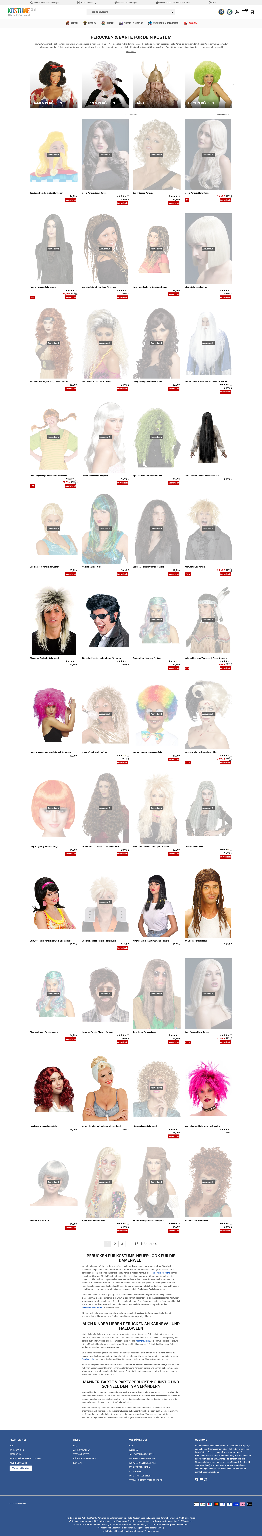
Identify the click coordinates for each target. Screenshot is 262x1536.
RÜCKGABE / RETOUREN (84, 1458)
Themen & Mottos (133, 23)
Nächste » (149, 1244)
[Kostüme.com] (21, 12)
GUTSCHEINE (135, 1471)
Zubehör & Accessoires (165, 23)
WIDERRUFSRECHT (18, 1463)
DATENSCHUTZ (17, 1450)
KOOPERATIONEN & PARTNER (142, 1463)
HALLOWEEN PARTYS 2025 (141, 1454)
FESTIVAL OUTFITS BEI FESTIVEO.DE (146, 1480)
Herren (92, 23)
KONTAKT (77, 1463)
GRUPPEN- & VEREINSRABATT (142, 1458)
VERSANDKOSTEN (81, 1454)
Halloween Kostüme (161, 1273)
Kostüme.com (20, 1504)
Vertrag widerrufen (20, 1468)
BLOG (131, 1445)
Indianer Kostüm (143, 1341)
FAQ (75, 1445)
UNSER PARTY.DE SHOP (139, 1476)
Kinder (110, 23)
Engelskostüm (88, 1359)
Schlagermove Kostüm (92, 1308)
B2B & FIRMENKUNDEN (139, 1467)
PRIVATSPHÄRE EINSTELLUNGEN (25, 1458)
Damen (74, 23)
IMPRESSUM (15, 1454)
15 (136, 1244)
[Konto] (237, 11)
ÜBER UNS (133, 1450)
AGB (12, 1445)
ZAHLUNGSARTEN (81, 1450)
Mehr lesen (131, 51)
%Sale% (193, 23)
